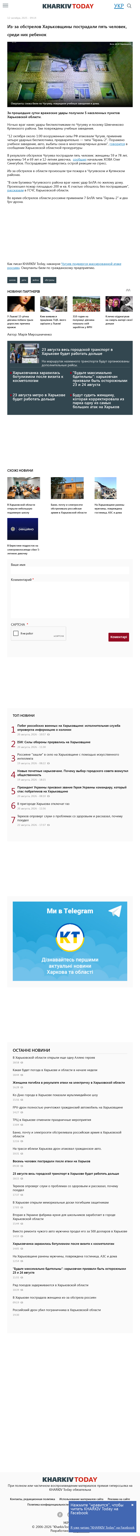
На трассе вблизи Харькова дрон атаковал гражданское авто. (57, 1148)
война (36, 279)
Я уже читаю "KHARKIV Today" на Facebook (103, 1527)
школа (12, 279)
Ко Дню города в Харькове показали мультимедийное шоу (55, 1095)
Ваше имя (18, 564)
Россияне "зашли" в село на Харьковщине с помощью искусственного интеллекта (68, 756)
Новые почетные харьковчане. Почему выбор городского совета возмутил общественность (72, 773)
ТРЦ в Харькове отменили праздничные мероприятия (52, 1120)
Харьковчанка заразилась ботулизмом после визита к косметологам (38, 376)
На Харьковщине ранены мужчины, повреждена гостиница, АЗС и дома (65, 1256)
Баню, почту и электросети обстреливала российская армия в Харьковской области (67, 1134)
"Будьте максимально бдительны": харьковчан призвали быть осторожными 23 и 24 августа (100, 378)
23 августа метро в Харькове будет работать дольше (39, 396)
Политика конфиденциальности (48, 1504)
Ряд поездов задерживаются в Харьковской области (50, 1285)
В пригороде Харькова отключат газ (43, 804)
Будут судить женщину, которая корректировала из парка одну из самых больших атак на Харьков (98, 400)
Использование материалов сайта (81, 1499)
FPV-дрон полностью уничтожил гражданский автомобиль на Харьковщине (68, 1107)
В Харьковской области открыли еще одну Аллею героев (54, 1057)
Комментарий (21, 579)
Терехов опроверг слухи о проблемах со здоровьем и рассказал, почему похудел (69, 818)
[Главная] (68, 6)
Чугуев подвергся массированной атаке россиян (64, 265)
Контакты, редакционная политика (32, 1499)
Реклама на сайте (119, 1499)
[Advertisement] (70, 233)
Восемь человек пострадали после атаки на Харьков (51, 1161)
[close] (133, 1505)
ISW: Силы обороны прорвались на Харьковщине (53, 742)
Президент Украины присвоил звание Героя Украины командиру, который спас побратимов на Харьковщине (72, 789)
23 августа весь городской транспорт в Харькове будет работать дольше (77, 351)
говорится (117, 144)
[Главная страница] (70, 1479)
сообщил (79, 159)
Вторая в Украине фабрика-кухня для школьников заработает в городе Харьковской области (64, 1217)
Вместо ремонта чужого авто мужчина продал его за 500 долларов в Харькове (70, 1231)
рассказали (15, 190)
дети (24, 279)
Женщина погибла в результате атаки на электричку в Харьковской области (69, 1082)
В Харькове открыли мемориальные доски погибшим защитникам (61, 1202)
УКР (119, 6)
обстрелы (50, 279)
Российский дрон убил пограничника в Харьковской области (57, 1310)
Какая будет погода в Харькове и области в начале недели (55, 1070)
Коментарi (118, 637)
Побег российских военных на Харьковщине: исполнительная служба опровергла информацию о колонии (68, 727)
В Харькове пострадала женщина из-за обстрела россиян (54, 1297)
